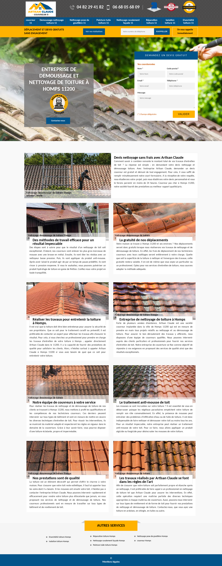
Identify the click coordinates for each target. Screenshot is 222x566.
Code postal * (173, 69)
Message (141, 93)
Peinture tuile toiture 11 (104, 21)
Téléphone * (172, 81)
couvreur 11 (30, 21)
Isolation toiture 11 (170, 21)
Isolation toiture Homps (59, 541)
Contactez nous (58, 121)
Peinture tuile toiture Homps (105, 545)
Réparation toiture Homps (104, 536)
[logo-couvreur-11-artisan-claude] (40, 9)
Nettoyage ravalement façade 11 (128, 21)
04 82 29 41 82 (90, 7)
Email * (140, 81)
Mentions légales (111, 562)
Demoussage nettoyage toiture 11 (52, 21)
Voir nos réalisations (94, 31)
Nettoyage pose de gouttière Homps (152, 536)
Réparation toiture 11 (151, 21)
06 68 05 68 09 (126, 7)
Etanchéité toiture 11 (188, 21)
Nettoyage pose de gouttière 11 (79, 21)
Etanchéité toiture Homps (60, 537)
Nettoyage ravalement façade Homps (109, 541)
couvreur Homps (144, 541)
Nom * (140, 69)
